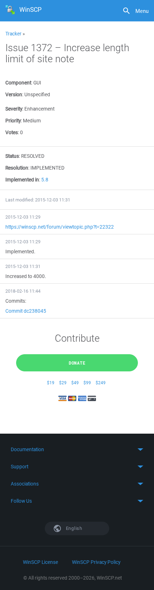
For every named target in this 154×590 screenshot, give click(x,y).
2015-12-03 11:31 (22, 266)
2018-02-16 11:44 (22, 291)
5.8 (44, 179)
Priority (13, 120)
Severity (13, 109)
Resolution (16, 168)
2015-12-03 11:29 (22, 217)
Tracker (13, 33)
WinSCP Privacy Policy (96, 562)
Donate (77, 363)
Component (18, 82)
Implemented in (22, 179)
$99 (87, 382)
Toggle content (77, 449)
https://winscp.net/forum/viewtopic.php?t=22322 (59, 227)
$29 (63, 382)
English (73, 528)
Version (13, 94)
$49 (75, 382)
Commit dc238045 (25, 311)
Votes (11, 132)
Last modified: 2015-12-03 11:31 (37, 200)
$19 (50, 382)
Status (12, 156)
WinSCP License (40, 562)
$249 (101, 382)
